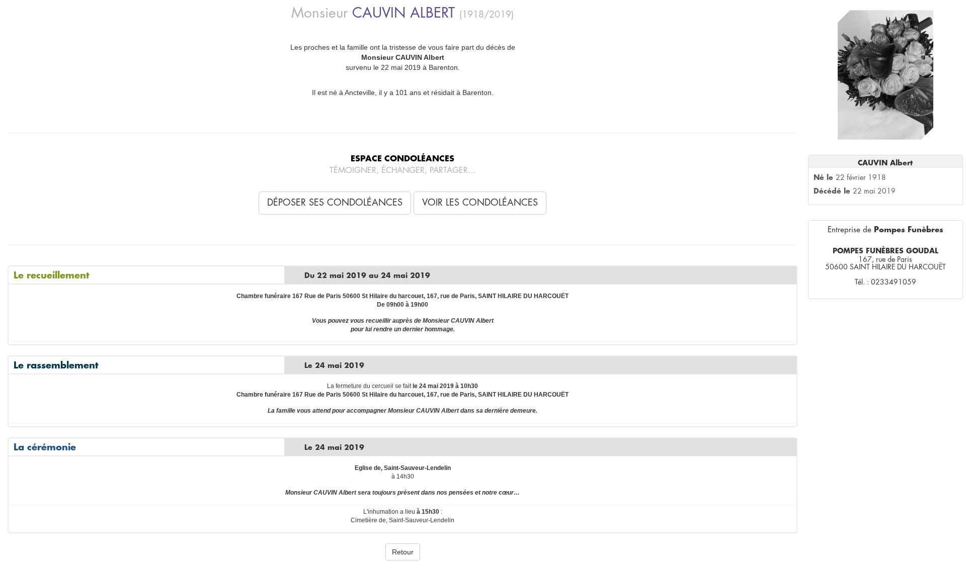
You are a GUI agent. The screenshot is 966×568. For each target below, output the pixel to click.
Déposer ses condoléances (335, 202)
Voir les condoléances (480, 202)
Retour (403, 552)
